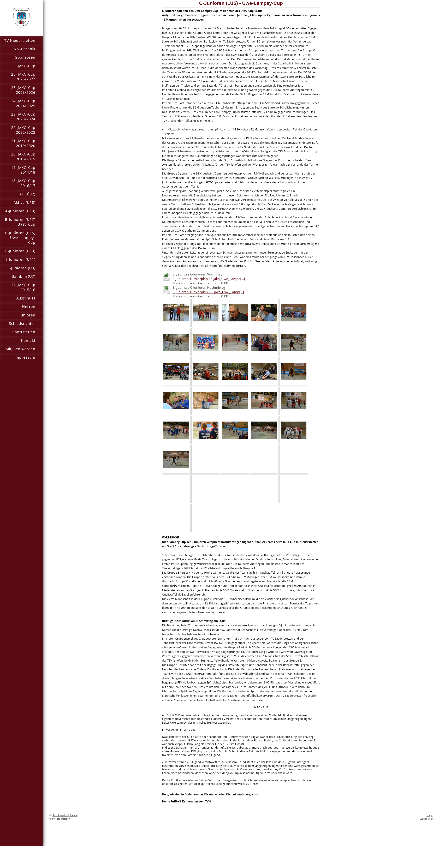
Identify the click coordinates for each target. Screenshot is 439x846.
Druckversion (60, 815)
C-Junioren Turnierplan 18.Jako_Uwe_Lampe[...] (209, 279)
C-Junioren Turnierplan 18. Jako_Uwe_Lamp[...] (208, 292)
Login (429, 815)
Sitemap (73, 815)
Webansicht (426, 818)
